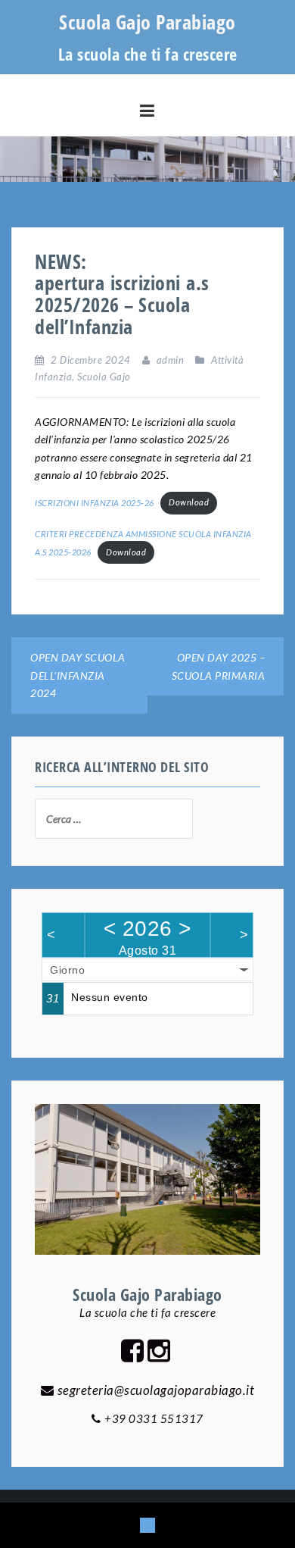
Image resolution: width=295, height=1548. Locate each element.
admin (171, 360)
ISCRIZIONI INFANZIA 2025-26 (94, 502)
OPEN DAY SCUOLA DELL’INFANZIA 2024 (78, 675)
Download (189, 502)
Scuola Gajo (104, 377)
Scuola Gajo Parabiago (147, 22)
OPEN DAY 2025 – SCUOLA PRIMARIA (219, 666)
